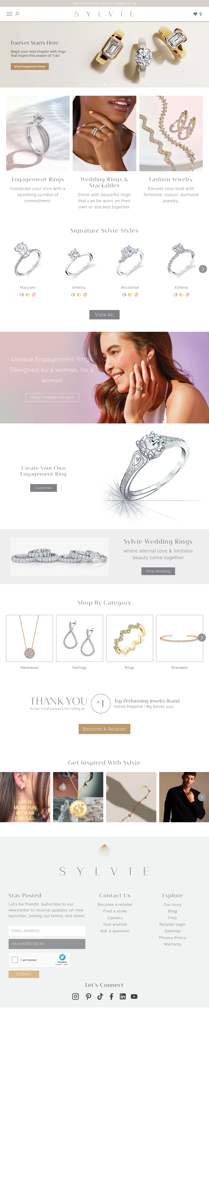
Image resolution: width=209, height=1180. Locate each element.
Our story (173, 904)
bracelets (179, 668)
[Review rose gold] (34, 295)
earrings (79, 668)
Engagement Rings (38, 179)
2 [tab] (101, 84)
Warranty (172, 944)
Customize (43, 488)
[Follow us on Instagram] (75, 996)
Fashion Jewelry (171, 179)
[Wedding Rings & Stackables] (104, 133)
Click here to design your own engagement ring (104, 3)
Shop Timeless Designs (52, 397)
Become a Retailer (104, 729)
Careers (115, 918)
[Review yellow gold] (28, 295)
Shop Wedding (158, 571)
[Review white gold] (22, 295)
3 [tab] (104, 84)
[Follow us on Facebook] (111, 996)
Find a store (115, 911)
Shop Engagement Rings (29, 66)
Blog (172, 911)
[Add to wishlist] (195, 14)
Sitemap (173, 931)
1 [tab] (97, 84)
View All (104, 314)
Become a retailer (115, 904)
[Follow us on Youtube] (134, 996)
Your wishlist (115, 924)
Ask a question (115, 931)
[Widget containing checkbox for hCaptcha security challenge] (39, 960)
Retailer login (172, 924)
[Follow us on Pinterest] (88, 996)
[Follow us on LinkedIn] (123, 996)
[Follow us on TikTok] (100, 996)
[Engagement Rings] (38, 133)
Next (203, 269)
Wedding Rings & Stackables (104, 182)
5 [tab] (112, 84)
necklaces (30, 668)
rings (129, 668)
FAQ (172, 918)
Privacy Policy (172, 937)
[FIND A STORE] (201, 14)
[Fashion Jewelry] (171, 133)
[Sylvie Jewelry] (104, 14)
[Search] (17, 14)
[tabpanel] (104, 55)
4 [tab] (108, 84)
